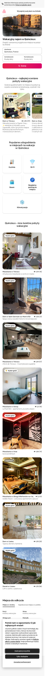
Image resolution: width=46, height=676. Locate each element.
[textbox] (12, 59)
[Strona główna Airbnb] (4, 11)
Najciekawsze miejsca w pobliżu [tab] (29, 605)
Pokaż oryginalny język (23, 5)
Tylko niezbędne (22, 656)
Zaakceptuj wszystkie (22, 651)
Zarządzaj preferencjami (22, 662)
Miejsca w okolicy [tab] (9, 605)
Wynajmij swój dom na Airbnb (29, 11)
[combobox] (22, 52)
